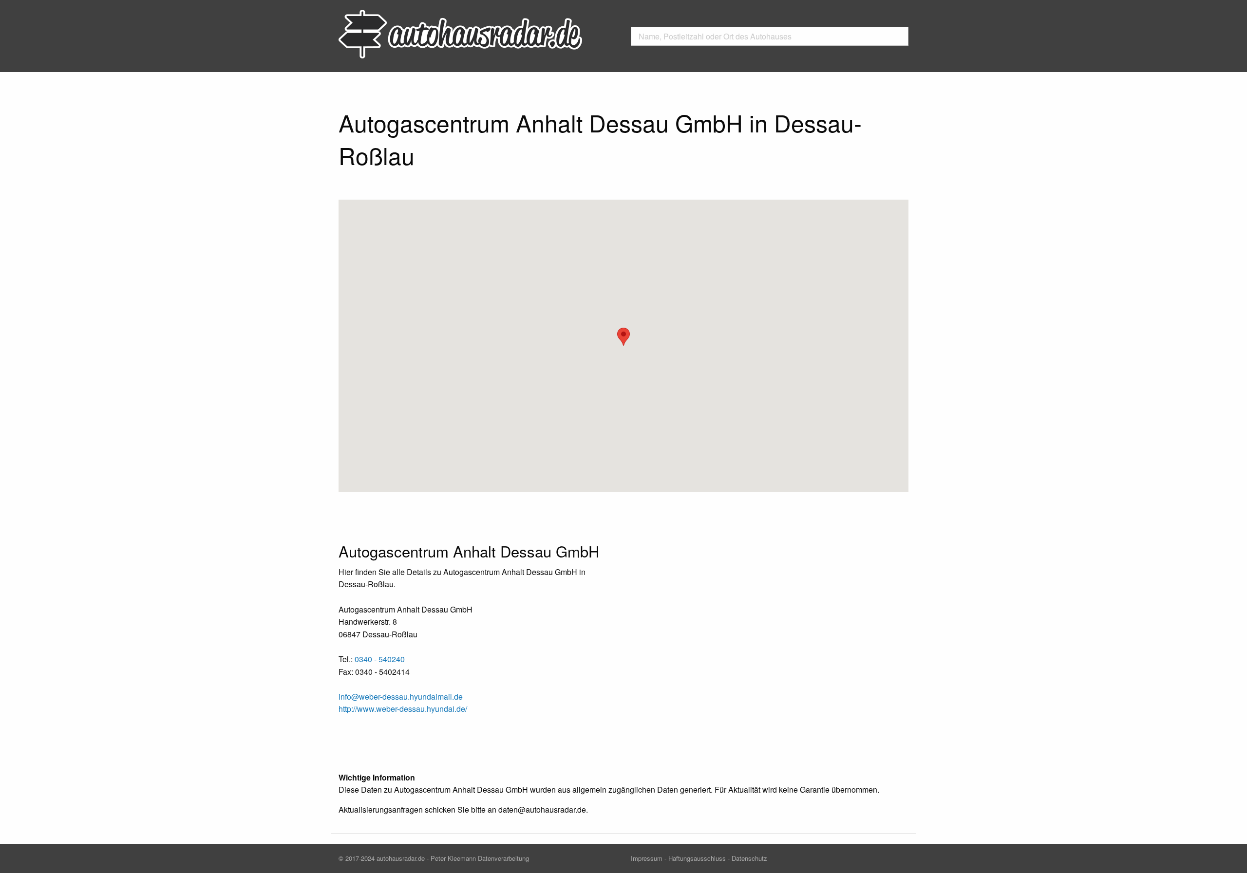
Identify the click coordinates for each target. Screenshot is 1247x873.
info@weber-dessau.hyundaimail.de (401, 696)
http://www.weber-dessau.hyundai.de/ (403, 708)
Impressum (646, 858)
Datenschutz (749, 858)
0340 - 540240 (380, 659)
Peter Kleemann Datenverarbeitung (480, 858)
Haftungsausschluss (697, 858)
